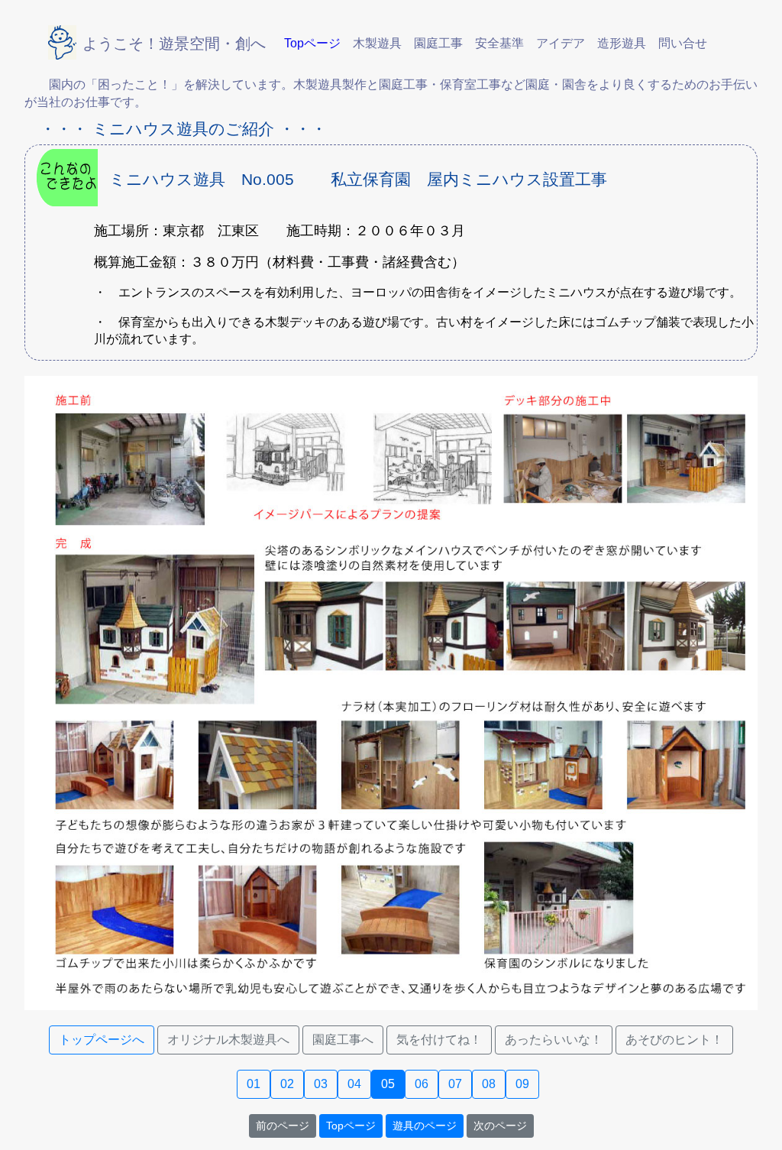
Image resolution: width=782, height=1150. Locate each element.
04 (354, 1083)
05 (388, 1083)
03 (321, 1083)
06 (421, 1083)
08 (489, 1083)
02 (287, 1083)
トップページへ (101, 1039)
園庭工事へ (342, 1039)
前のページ (282, 1125)
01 (253, 1083)
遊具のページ (425, 1125)
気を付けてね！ (439, 1039)
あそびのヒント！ (674, 1039)
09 (522, 1083)
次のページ (500, 1125)
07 (455, 1083)
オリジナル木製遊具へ (228, 1039)
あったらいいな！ (554, 1039)
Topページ (351, 1125)
